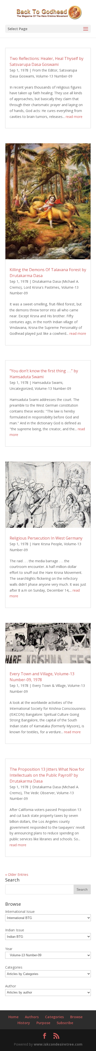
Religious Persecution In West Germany (46, 538)
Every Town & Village (49, 685)
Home (13, 1016)
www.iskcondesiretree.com (58, 1044)
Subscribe (65, 1022)
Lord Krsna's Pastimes (41, 287)
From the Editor (44, 70)
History (23, 1022)
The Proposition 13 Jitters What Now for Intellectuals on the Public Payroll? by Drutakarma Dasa (47, 775)
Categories (54, 1016)
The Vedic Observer (39, 792)
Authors (32, 1016)
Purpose (43, 1022)
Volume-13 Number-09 (54, 76)
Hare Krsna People (47, 544)
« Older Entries (16, 874)
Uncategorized (21, 388)
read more (74, 116)
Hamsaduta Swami (47, 382)
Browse (76, 1016)
